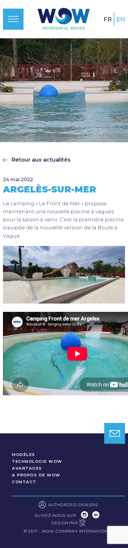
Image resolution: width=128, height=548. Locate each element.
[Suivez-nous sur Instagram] (85, 516)
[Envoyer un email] (114, 433)
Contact (24, 482)
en (120, 19)
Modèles (23, 455)
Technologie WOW (37, 461)
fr (108, 19)
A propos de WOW (36, 475)
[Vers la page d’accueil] (63, 19)
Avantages (27, 468)
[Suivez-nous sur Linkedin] (95, 516)
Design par (68, 523)
